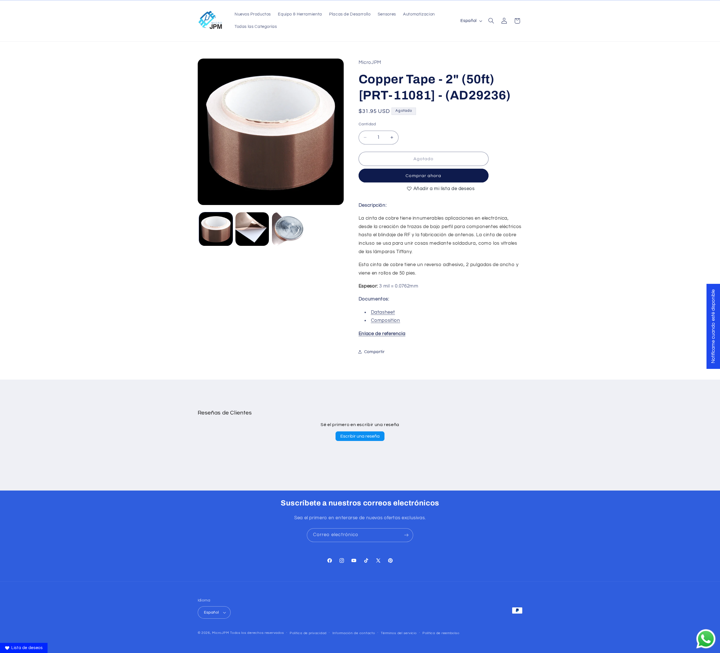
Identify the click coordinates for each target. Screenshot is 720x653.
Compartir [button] (374, 352)
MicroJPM (220, 632)
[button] (491, 20)
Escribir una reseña (360, 436)
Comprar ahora (423, 175)
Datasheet (383, 312)
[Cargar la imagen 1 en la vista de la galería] (216, 229)
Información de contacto (353, 633)
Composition (385, 320)
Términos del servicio (399, 633)
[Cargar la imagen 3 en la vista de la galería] (288, 229)
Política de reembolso (440, 633)
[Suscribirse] (406, 535)
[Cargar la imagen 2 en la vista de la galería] (252, 229)
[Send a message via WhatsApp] (706, 639)
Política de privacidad (308, 633)
